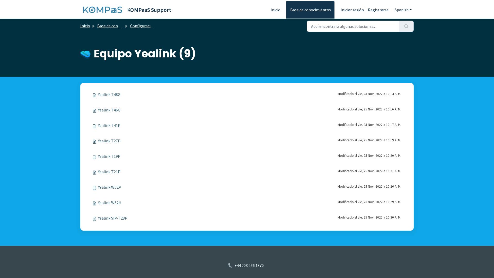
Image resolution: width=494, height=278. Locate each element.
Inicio (275, 9)
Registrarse (378, 9)
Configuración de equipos (152, 25)
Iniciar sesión (352, 9)
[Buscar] (406, 26)
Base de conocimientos (310, 9)
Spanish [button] (402, 9)
